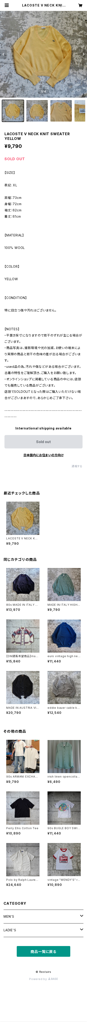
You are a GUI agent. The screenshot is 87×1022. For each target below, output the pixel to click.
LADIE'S (10, 930)
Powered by (38, 979)
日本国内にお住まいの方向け (43, 455)
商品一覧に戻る (43, 951)
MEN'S (9, 916)
